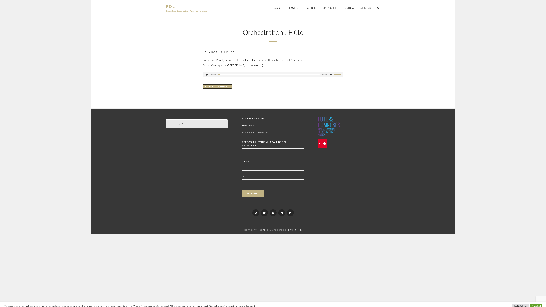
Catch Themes (295, 230)
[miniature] (256, 65)
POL (170, 6)
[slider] (338, 75)
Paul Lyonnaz (224, 60)
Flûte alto (257, 60)
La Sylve (244, 65)
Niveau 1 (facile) (289, 60)
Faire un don (248, 125)
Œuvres (293, 8)
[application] (273, 74)
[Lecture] (207, 74)
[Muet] (331, 74)
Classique (217, 65)
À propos (365, 8)
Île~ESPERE (231, 65)
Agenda (349, 8)
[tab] (197, 124)
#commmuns (249, 132)
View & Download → (217, 86)
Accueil (278, 8)
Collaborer (329, 8)
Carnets (311, 8)
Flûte (248, 60)
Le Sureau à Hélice (219, 52)
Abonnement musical (253, 118)
